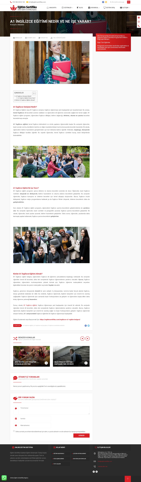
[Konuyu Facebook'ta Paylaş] (86, 326)
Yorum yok (44, 38)
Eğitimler (67, 7)
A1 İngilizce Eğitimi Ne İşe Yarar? (26, 98)
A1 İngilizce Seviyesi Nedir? (23, 96)
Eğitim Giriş (110, 7)
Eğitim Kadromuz (59, 453)
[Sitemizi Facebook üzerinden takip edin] (103, 2)
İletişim (125, 7)
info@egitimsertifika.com (105, 461)
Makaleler (21, 25)
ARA (129, 2)
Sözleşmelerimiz (59, 458)
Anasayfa (52, 7)
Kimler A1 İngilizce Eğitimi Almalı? (25, 100)
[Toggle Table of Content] (33, 93)
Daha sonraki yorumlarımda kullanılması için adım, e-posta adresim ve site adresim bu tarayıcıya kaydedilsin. (51, 431)
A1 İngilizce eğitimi (30, 305)
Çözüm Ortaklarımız (79, 453)
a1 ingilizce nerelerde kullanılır (56, 325)
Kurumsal (94, 7)
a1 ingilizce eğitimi (28, 325)
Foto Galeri (57, 464)
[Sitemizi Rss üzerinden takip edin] (106, 2)
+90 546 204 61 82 (102, 466)
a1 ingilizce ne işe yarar (40, 325)
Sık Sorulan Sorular (79, 458)
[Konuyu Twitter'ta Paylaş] (89, 326)
